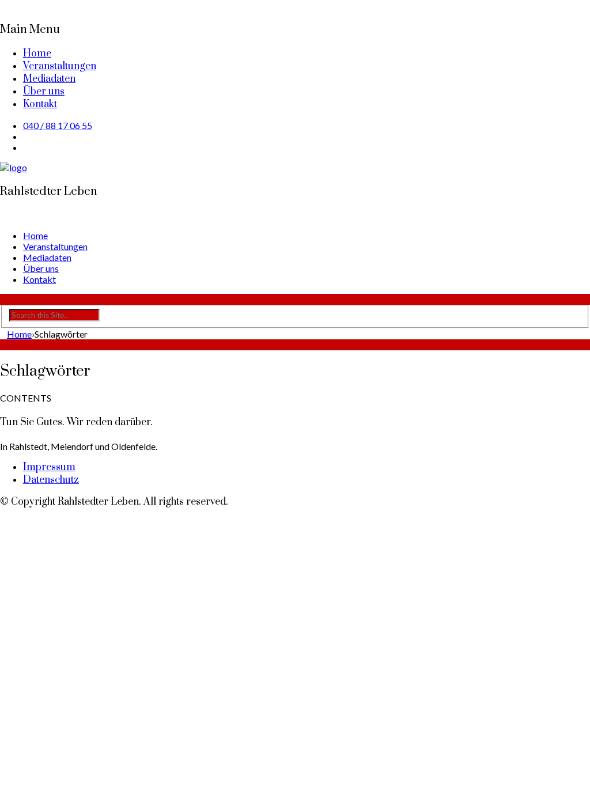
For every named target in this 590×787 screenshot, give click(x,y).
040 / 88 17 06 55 (57, 125)
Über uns (44, 91)
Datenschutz (51, 480)
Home (37, 53)
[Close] (3, 5)
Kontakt (40, 104)
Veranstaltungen (59, 66)
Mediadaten (49, 79)
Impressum (49, 467)
